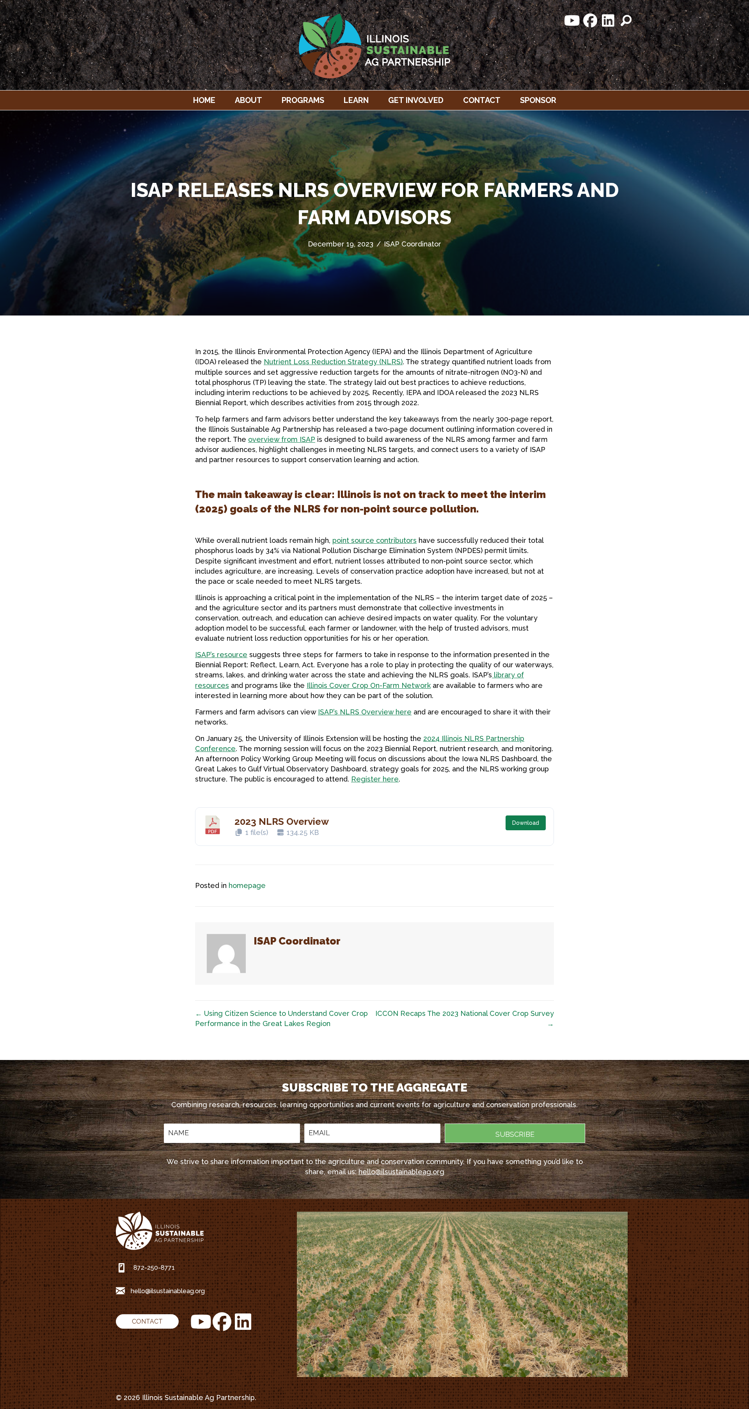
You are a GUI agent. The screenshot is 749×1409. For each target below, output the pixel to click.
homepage (247, 885)
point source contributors (374, 540)
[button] (572, 21)
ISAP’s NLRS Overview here (365, 712)
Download (525, 823)
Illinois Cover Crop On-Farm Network (369, 685)
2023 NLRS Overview (281, 821)
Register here (375, 779)
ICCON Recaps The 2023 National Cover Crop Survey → (464, 1018)
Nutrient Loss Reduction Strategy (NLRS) (333, 362)
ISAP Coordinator (412, 244)
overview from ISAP (281, 439)
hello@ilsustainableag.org (401, 1172)
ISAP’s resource (221, 654)
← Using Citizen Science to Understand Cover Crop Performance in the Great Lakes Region (281, 1018)
